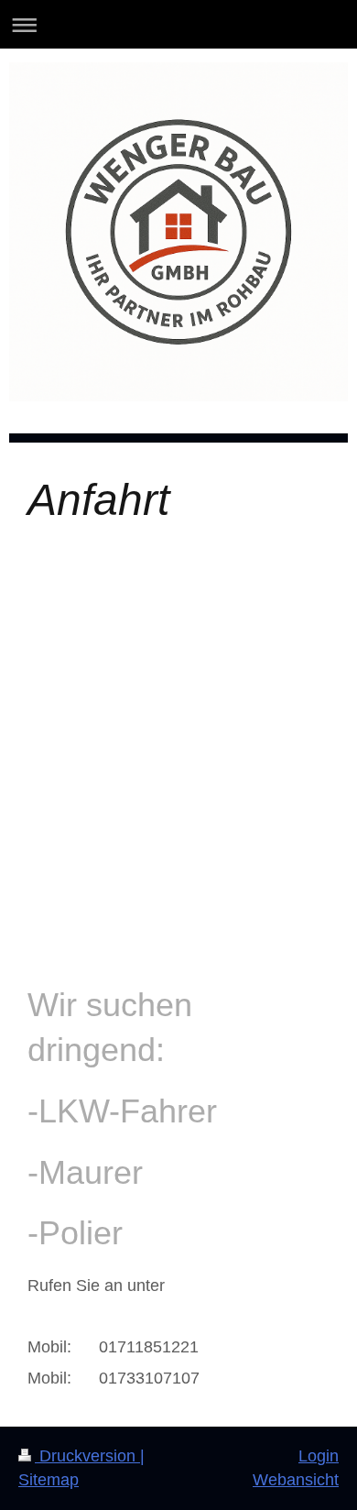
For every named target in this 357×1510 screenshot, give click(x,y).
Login (318, 1456)
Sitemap (48, 1480)
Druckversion (87, 1456)
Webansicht (296, 1480)
